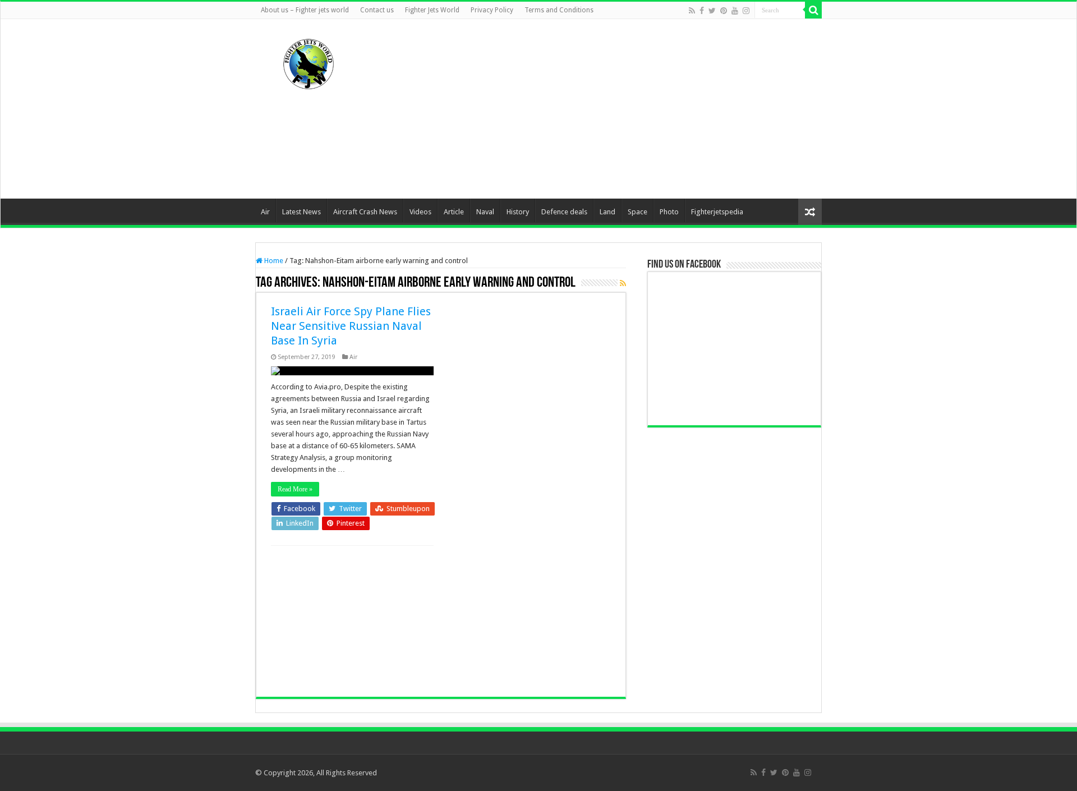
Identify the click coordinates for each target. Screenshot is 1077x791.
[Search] (813, 10)
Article (454, 212)
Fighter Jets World (432, 10)
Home (273, 260)
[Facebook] (701, 10)
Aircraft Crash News (365, 212)
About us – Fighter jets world (305, 10)
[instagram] (746, 10)
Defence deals (564, 212)
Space (637, 212)
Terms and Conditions (558, 10)
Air (265, 212)
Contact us (377, 10)
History (518, 212)
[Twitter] (712, 10)
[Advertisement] (609, 108)
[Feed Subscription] (623, 283)
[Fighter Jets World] (308, 61)
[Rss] (692, 10)
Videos (420, 212)
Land (607, 212)
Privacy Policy (492, 10)
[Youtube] (734, 10)
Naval (485, 212)
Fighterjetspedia (717, 212)
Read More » (295, 489)
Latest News (301, 212)
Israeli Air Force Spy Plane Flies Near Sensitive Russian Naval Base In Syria (351, 326)
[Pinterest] (723, 10)
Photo (669, 212)
